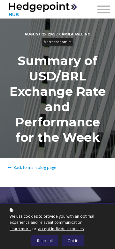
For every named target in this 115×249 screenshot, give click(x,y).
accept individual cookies (61, 228)
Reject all (45, 240)
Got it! (72, 240)
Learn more (20, 228)
